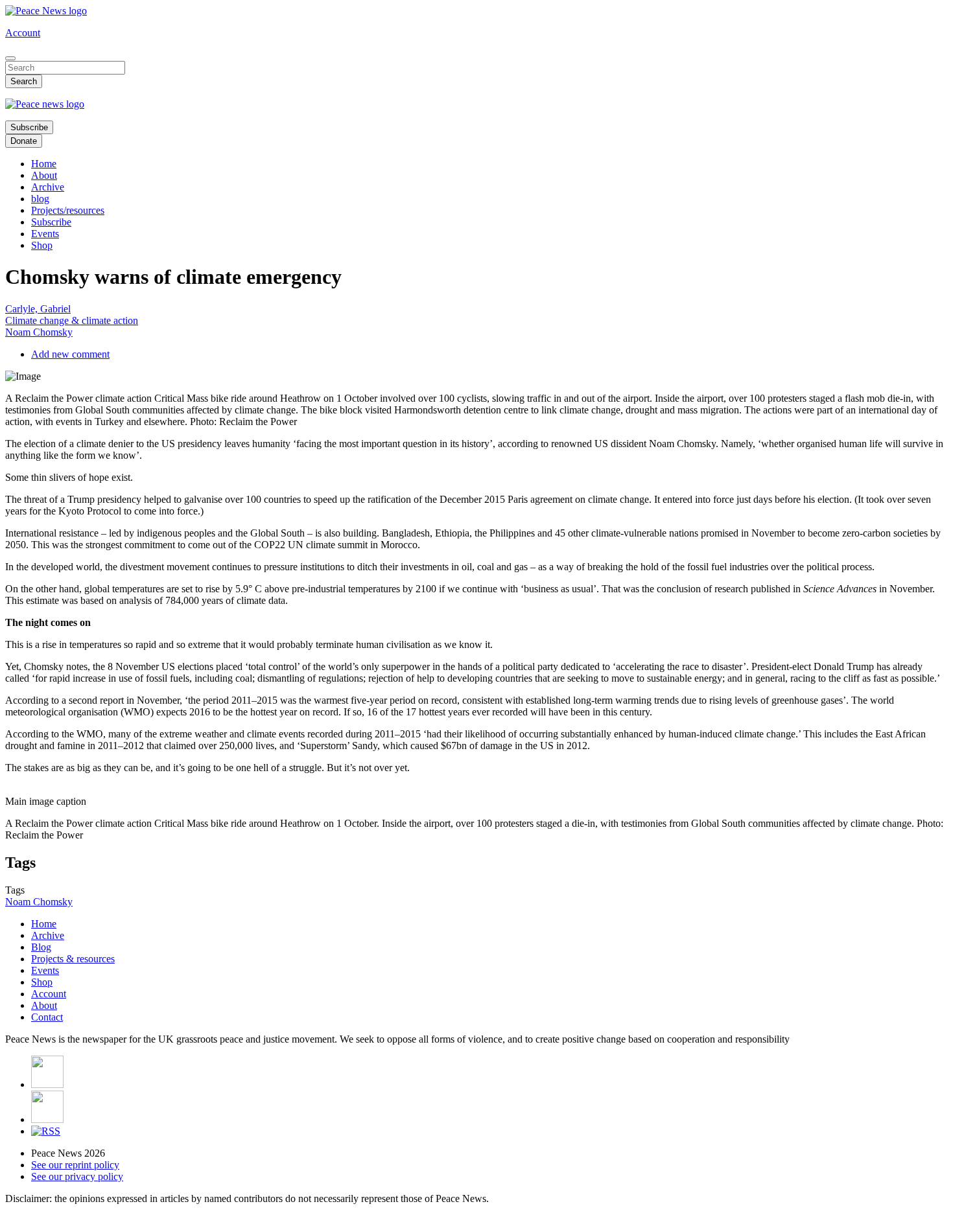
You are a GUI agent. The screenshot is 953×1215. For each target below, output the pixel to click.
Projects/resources (67, 210)
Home (43, 163)
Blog (41, 947)
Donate (23, 141)
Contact (47, 1017)
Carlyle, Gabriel (38, 308)
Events (45, 233)
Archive (47, 186)
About (44, 175)
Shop (42, 245)
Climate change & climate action (71, 320)
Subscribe (29, 127)
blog (40, 198)
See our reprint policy (75, 1164)
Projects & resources (73, 958)
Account (22, 32)
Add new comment (70, 354)
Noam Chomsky (39, 332)
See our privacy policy (77, 1176)
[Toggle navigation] (10, 58)
